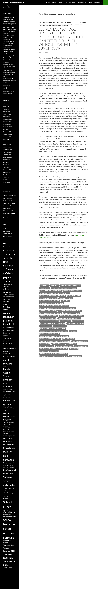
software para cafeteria (64, 346)
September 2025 (7, 127)
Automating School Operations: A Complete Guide (8, 58)
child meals (65, 300)
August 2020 (6, 159)
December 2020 (7, 149)
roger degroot (72, 343)
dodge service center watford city (70, 310)
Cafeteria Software (46, 22)
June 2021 (6, 142)
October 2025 (7, 124)
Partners (72, 2)
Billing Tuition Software (9, 195)
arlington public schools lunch (50, 290)
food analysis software (72, 313)
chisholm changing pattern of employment (54, 305)
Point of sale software (80, 341)
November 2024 (7, 137)
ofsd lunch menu (68, 338)
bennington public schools (72, 290)
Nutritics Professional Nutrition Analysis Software (8, 424)
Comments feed (7, 233)
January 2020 (7, 172)
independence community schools (69, 318)
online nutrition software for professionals (55, 341)
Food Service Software (78, 22)
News (90, 2)
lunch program (8, 389)
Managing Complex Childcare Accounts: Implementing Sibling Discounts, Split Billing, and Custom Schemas (9, 21)
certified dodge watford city (49, 300)
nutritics (73, 331)
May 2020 (6, 167)
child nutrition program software (51, 303)
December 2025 (7, 119)
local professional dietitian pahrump (52, 323)
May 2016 (6, 177)
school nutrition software (9, 533)
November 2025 (7, 121)
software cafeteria (46, 346)
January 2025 (7, 132)
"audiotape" (44, 285)
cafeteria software (8, 294)
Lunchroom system (60, 326)
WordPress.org (7, 236)
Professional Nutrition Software (9, 473)
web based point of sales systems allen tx (53, 356)
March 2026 (6, 111)
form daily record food (48, 318)
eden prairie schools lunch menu (50, 313)
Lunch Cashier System (7, 373)
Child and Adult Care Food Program (8, 299)
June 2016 (6, 175)
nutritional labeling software (50, 338)
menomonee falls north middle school (52, 328)
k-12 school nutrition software (9, 360)
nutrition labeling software (49, 333)
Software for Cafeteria (9, 213)
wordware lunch (75, 356)
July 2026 (6, 104)
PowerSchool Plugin (8, 208)
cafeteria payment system (48, 298)
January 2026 (7, 116)
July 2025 (6, 129)
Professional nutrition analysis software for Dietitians (9, 465)
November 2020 (7, 152)
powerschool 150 (58, 343)
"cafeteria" (54, 285)
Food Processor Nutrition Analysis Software (8, 344)
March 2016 (6, 182)
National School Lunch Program (9, 416)
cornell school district (48, 310)
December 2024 (7, 134)
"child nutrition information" (70, 285)
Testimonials (82, 2)
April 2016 (6, 180)
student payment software (49, 351)
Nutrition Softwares (46, 24)
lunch (4, 366)
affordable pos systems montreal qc (64, 288)
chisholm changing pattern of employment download (57, 308)
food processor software (48, 316)
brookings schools (74, 295)
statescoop (74, 348)
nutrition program (9, 436)
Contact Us (98, 2)
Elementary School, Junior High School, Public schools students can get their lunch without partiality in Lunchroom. (62, 38)
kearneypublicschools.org (49, 321)
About (54, 2)
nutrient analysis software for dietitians (53, 331)
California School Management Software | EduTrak (9, 80)
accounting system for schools (9, 254)
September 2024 (7, 139)
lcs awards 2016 (66, 321)
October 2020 (7, 154)
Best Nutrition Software (8, 265)
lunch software (45, 326)
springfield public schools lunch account (53, 348)
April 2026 (6, 109)
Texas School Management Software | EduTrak (9, 87)
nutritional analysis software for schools (54, 336)
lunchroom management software (9, 394)
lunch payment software (76, 323)
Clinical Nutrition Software (6, 307)
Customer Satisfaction (61, 22)
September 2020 (7, 157)
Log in (4, 228)
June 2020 (6, 164)
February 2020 (7, 170)
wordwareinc (7, 568)
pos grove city (45, 343)
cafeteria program (66, 298)
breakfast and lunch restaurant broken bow (55, 293)
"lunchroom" (44, 288)
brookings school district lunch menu (52, 295)
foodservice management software (71, 316)
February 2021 (7, 144)
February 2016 (7, 185)
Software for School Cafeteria (57, 25)
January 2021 (7, 147)
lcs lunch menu (78, 321)
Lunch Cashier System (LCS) (14, 2)
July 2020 (6, 162)
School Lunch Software (62, 24)
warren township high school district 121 (53, 353)
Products (62, 2)
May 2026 (6, 106)
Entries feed (6, 231)
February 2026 (7, 114)
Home (48, 2)
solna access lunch (81, 346)
